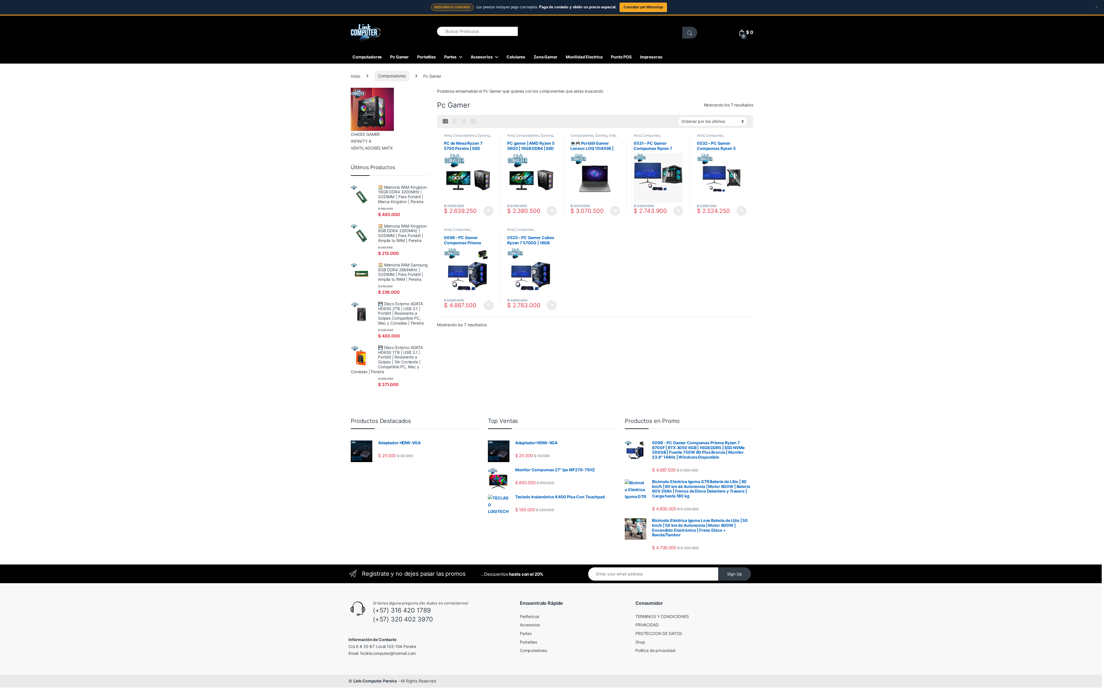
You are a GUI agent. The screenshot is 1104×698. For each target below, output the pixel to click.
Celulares (516, 56)
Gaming (483, 135)
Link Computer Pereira (375, 680)
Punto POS (621, 56)
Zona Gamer (545, 56)
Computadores (367, 56)
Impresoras (651, 56)
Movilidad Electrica (584, 56)
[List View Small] (473, 121)
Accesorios (482, 56)
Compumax (651, 135)
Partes (450, 56)
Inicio (355, 75)
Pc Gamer (399, 56)
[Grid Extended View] (454, 121)
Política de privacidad (655, 650)
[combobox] (477, 31)
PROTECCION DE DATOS (658, 633)
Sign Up (734, 573)
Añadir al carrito (487, 211)
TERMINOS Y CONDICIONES (662, 616)
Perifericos (529, 616)
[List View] (463, 121)
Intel (612, 135)
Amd (447, 135)
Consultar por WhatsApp (643, 7)
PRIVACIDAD (647, 624)
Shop (640, 642)
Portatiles (426, 56)
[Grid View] (445, 121)
